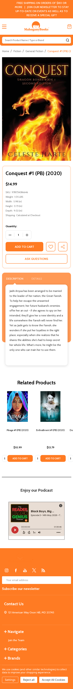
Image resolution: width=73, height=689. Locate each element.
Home (5, 51)
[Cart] (69, 26)
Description (14, 278)
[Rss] (43, 570)
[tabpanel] (17, 427)
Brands (14, 658)
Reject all (28, 680)
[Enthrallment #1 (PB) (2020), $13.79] (50, 406)
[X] (34, 570)
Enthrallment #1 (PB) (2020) (50, 430)
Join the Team (16, 640)
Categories (17, 648)
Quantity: (11, 226)
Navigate (16, 631)
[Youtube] (25, 570)
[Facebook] (15, 570)
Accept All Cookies (53, 680)
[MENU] (4, 26)
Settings (10, 680)
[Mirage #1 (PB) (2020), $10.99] (17, 406)
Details (36, 278)
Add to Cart (24, 247)
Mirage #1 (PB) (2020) (18, 430)
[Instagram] (6, 570)
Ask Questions (36, 259)
